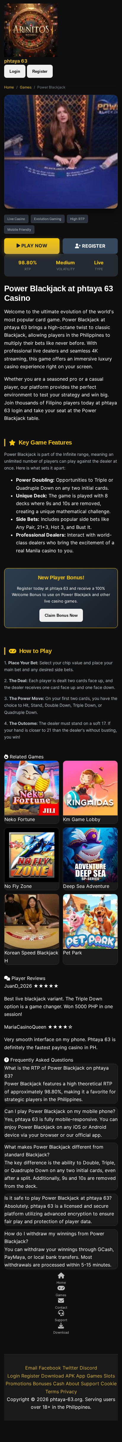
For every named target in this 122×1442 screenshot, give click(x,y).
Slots (109, 1376)
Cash (58, 1383)
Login (14, 71)
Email (31, 1368)
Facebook (50, 1368)
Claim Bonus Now (61, 615)
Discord (88, 1368)
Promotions (18, 1383)
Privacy (68, 1391)
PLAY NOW (33, 246)
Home (9, 87)
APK (70, 1376)
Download (52, 1376)
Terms (52, 1391)
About (72, 1383)
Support (90, 1383)
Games (25, 87)
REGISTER (93, 246)
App (80, 1376)
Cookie (109, 1383)
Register (39, 71)
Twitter (70, 1368)
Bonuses (42, 1383)
